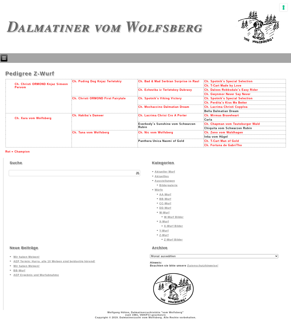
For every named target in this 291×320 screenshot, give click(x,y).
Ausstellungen (165, 180)
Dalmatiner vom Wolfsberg (104, 26)
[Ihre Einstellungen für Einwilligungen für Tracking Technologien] (283, 7)
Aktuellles (162, 176)
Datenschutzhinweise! (202, 265)
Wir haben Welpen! (26, 256)
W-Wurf (164, 212)
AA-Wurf (165, 194)
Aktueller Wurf (165, 171)
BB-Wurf (165, 198)
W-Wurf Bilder (174, 217)
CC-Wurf (165, 203)
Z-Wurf (164, 235)
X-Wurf (164, 221)
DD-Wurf (165, 207)
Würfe (159, 189)
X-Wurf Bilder (173, 226)
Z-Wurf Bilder (173, 239)
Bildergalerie (168, 185)
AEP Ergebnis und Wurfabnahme (36, 275)
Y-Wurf (164, 230)
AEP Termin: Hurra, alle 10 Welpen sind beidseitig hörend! (54, 261)
